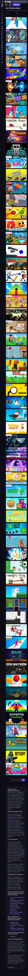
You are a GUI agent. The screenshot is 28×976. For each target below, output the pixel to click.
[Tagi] (2, 62)
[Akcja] (2, 26)
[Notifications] (10, 4)
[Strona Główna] (2, 6)
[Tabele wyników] (2, 23)
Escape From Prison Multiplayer (15, 908)
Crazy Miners (16, 826)
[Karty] (2, 35)
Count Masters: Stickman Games (15, 816)
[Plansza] (2, 38)
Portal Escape (14, 905)
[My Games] (6, 4)
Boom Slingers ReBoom (16, 912)
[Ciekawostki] (2, 28)
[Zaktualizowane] (2, 16)
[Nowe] (2, 11)
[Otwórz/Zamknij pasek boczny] (2, 1)
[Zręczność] (2, 59)
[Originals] (2, 18)
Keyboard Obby (14, 906)
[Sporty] (2, 49)
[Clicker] (2, 31)
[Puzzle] (2, 45)
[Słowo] (2, 47)
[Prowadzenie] (2, 40)
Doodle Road (13, 911)
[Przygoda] (2, 42)
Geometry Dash (20, 854)
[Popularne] (2, 13)
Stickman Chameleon (16, 902)
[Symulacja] (2, 56)
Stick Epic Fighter (15, 914)
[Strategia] (2, 52)
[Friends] (2, 4)
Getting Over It (16, 845)
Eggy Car (10, 877)
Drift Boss (13, 936)
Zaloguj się (16, 4)
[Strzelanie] (2, 54)
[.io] (2, 33)
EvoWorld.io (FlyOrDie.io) (17, 900)
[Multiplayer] (2, 20)
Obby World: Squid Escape (17, 903)
